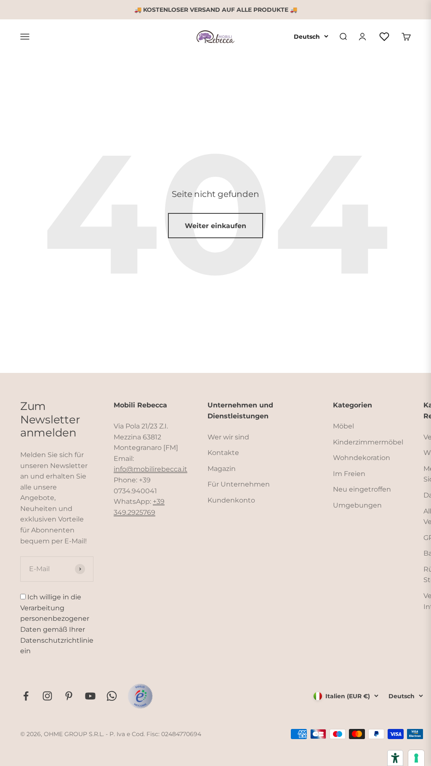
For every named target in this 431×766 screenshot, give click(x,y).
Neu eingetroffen (362, 489)
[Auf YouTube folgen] (90, 696)
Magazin (222, 469)
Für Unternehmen (239, 484)
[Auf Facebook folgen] (26, 696)
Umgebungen (357, 505)
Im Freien (349, 474)
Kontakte (223, 453)
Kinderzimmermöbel (368, 442)
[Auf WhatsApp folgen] (111, 696)
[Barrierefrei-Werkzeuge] (395, 758)
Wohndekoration (361, 458)
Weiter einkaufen (215, 226)
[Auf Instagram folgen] (47, 696)
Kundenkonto (231, 500)
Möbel (343, 426)
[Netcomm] (140, 696)
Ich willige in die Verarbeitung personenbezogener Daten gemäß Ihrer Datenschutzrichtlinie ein (56, 624)
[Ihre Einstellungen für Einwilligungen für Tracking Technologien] (416, 758)
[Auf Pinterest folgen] (68, 696)
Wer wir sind (228, 437)
